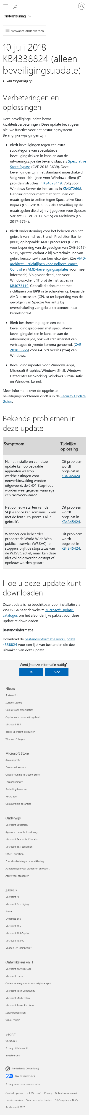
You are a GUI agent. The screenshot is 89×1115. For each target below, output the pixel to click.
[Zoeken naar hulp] (16, 6)
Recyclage (11, 796)
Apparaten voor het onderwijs (21, 832)
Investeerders (13, 1055)
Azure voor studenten (17, 875)
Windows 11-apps (15, 739)
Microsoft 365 (13, 724)
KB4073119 (52, 183)
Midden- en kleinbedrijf (18, 947)
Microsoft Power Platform (19, 1005)
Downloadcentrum (15, 767)
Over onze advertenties (39, 1100)
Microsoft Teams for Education (22, 839)
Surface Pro (11, 695)
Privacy (48, 1093)
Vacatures (11, 1041)
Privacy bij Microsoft (16, 1048)
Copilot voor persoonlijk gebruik (23, 717)
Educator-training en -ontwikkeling (24, 861)
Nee (57, 671)
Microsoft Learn (14, 976)
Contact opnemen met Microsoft (23, 1093)
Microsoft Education (16, 824)
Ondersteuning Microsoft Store (22, 774)
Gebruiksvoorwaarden (67, 1093)
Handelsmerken (14, 1100)
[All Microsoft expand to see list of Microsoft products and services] (5, 6)
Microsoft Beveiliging (17, 904)
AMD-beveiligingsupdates (48, 269)
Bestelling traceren (15, 789)
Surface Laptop (13, 702)
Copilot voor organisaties (19, 709)
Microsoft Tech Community (20, 990)
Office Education (14, 854)
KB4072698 (72, 188)
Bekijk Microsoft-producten (20, 731)
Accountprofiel (13, 760)
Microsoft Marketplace (18, 998)
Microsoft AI (12, 896)
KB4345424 (71, 475)
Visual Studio (12, 1020)
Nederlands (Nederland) (25, 1068)
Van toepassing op (19, 81)
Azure (8, 911)
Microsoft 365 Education (18, 846)
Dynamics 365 (13, 918)
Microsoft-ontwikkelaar (18, 968)
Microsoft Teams (14, 940)
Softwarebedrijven (15, 1012)
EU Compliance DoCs (66, 1100)
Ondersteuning (15, 16)
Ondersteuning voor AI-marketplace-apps (28, 983)
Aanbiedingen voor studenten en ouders (27, 868)
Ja (31, 671)
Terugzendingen (14, 782)
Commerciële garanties (18, 803)
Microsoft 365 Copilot (17, 933)
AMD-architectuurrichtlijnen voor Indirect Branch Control (48, 264)
